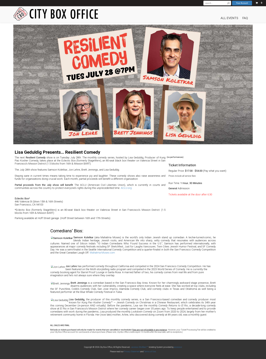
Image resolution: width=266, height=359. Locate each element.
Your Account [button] (242, 3)
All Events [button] (229, 18)
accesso (178, 347)
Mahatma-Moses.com (102, 252)
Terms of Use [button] (150, 351)
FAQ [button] (245, 18)
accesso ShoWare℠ (139, 347)
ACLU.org (126, 188)
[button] (259, 2)
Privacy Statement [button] (132, 351)
